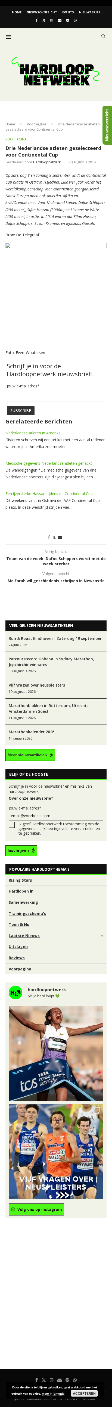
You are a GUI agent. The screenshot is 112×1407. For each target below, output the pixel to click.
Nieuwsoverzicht (42, 12)
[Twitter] (44, 20)
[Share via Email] (60, 537)
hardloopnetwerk (47, 162)
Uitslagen (18, 946)
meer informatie (53, 1393)
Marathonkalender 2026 (31, 731)
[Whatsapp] (75, 20)
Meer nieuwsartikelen (27, 755)
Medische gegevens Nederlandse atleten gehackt (48, 463)
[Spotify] (67, 20)
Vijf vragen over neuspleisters (37, 685)
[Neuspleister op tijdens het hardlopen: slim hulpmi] (56, 1151)
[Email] (59, 20)
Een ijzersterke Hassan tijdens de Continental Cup (49, 493)
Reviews (17, 957)
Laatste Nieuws (24, 935)
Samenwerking (23, 902)
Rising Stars (20, 880)
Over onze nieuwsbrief (31, 798)
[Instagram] (51, 20)
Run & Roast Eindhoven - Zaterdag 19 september (55, 638)
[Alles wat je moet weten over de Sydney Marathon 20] (56, 1053)
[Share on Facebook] (49, 537)
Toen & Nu (19, 924)
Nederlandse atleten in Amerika (33, 432)
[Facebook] (37, 20)
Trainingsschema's (27, 913)
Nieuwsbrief (89, 12)
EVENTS (68, 12)
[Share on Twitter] (54, 537)
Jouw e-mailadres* (25, 808)
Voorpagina (36, 124)
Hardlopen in (21, 891)
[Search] (103, 36)
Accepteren (84, 1393)
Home (16, 12)
